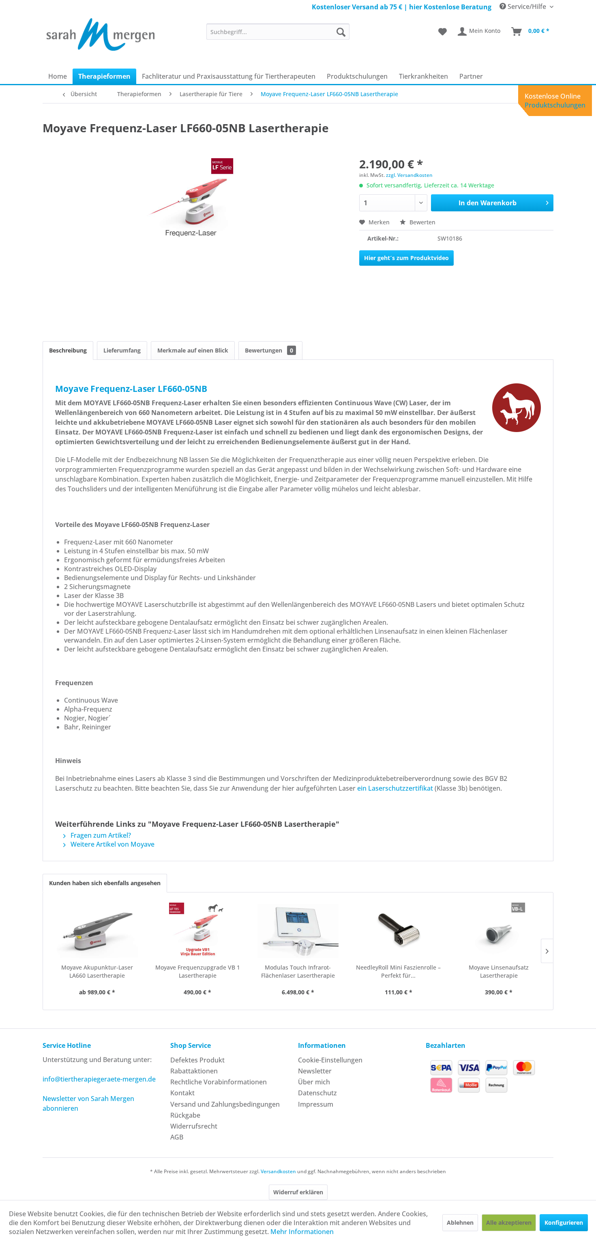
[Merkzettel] (442, 32)
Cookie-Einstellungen (330, 1060)
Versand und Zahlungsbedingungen (225, 1104)
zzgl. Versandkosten (409, 175)
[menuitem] (277, 32)
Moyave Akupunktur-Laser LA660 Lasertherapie (97, 971)
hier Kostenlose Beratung (450, 6)
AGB (176, 1137)
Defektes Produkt (197, 1060)
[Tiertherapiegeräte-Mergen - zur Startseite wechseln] (100, 34)
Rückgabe (185, 1115)
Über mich (314, 1081)
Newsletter (315, 1071)
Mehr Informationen (302, 1231)
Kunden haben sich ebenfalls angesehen (105, 883)
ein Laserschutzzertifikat (395, 788)
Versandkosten (278, 1171)
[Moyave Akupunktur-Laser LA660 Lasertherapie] (97, 931)
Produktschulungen (555, 105)
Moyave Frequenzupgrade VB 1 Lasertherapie (197, 971)
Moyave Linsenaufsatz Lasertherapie (499, 971)
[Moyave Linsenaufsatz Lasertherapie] (499, 931)
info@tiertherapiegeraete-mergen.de (99, 1079)
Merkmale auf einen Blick (192, 350)
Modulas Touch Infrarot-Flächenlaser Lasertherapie (298, 971)
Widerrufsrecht (193, 1126)
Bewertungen (269, 350)
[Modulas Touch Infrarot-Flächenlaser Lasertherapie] (298, 931)
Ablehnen (460, 1222)
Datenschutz (317, 1092)
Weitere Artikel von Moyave (111, 844)
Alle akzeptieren (509, 1222)
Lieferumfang (122, 350)
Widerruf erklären (298, 1192)
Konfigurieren (564, 1222)
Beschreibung (68, 350)
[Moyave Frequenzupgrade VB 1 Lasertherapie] (198, 931)
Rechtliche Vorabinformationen (218, 1081)
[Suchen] (340, 32)
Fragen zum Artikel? (100, 835)
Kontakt (182, 1092)
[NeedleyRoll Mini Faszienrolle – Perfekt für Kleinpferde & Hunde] (398, 931)
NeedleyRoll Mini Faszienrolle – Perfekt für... (398, 971)
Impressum (315, 1104)
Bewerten (421, 222)
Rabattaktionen (194, 1071)
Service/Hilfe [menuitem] (527, 6)
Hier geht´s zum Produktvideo (406, 258)
